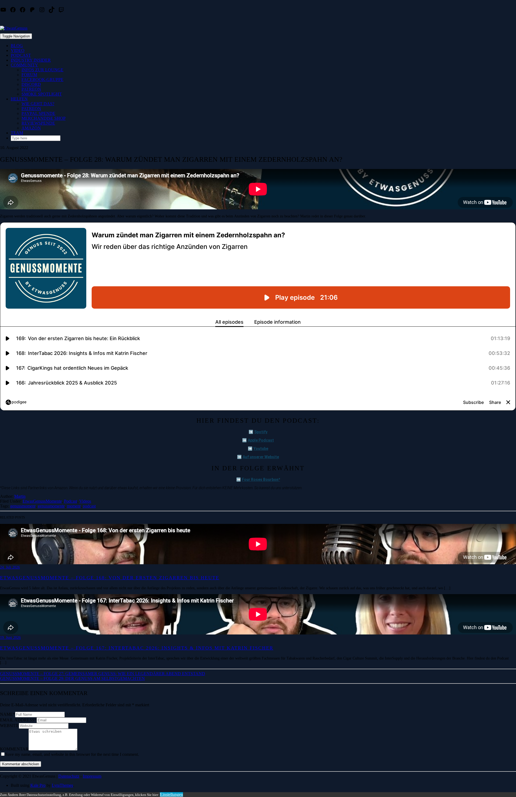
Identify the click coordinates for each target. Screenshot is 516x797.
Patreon (31, 89)
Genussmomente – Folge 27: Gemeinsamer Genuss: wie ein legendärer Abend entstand (102, 673)
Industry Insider (31, 60)
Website (9, 725)
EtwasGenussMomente (42, 501)
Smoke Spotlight (42, 94)
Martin (20, 496)
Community (24, 65)
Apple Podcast (261, 440)
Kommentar (14, 749)
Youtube (260, 448)
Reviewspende (38, 123)
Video (17, 50)
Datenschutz (68, 776)
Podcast (21, 55)
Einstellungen (171, 794)
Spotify (260, 432)
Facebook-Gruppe (42, 79)
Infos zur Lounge (42, 70)
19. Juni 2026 (10, 638)
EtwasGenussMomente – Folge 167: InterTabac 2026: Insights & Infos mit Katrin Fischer (136, 648)
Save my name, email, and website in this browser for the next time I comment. (72, 754)
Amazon (31, 128)
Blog (17, 45)
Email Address (18, 720)
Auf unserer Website (261, 457)
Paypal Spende (38, 113)
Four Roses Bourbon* (261, 479)
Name (7, 714)
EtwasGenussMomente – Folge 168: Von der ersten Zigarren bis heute (109, 577)
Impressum (92, 776)
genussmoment (22, 506)
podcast (89, 506)
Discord (31, 84)
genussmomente (51, 506)
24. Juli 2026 (10, 567)
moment (74, 506)
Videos (85, 501)
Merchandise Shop (44, 118)
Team (17, 133)
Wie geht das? (38, 103)
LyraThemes (62, 785)
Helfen (19, 99)
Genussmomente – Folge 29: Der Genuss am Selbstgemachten (72, 678)
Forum (29, 74)
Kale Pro (37, 785)
